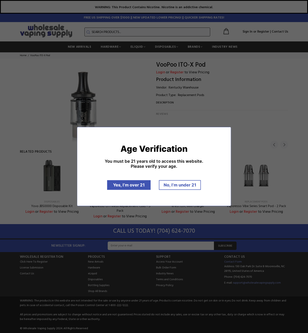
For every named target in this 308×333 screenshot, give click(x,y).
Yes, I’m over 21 (129, 185)
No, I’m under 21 (180, 185)
